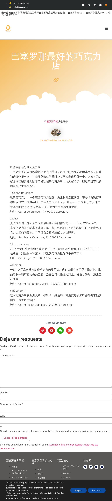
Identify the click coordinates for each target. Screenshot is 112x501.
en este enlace (51, 498)
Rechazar (96, 490)
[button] (106, 28)
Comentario (7, 355)
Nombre (5, 392)
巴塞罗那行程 (75, 12)
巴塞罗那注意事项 (95, 12)
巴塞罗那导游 (51, 121)
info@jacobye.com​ (21, 7)
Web (2, 416)
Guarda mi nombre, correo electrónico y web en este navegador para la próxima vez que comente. (55, 431)
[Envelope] (100, 5)
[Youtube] (83, 5)
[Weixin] (89, 5)
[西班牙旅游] (106, 5)
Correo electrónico (11, 404)
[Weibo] (95, 5)
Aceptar (78, 490)
